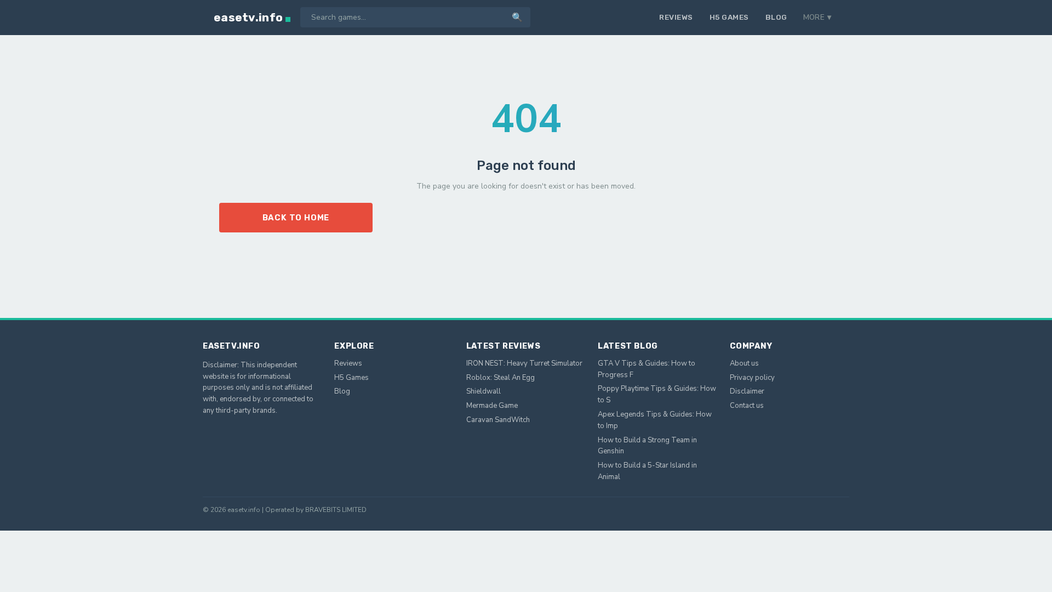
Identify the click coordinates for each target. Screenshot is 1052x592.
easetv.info (248, 17)
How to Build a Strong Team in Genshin (647, 446)
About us (744, 363)
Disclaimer (747, 391)
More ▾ (817, 17)
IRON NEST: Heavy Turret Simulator (524, 363)
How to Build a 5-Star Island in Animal (647, 471)
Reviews (676, 17)
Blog (776, 17)
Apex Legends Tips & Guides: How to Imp (655, 420)
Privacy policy (752, 378)
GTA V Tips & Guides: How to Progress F (646, 369)
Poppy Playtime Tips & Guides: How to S (657, 394)
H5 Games (729, 17)
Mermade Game (492, 406)
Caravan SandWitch (498, 420)
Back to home (296, 218)
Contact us (747, 406)
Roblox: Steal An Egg (500, 378)
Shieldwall (483, 391)
